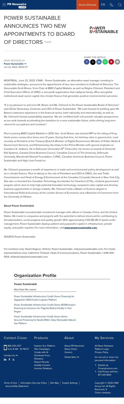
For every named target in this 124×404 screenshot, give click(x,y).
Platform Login (102, 349)
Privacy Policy (101, 352)
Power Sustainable (25, 284)
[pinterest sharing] (111, 62)
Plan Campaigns (42, 349)
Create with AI (41, 352)
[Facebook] (9, 359)
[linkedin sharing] (99, 62)
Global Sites (70, 357)
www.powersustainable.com (80, 228)
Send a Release (87, 5)
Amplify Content (42, 365)
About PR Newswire (74, 346)
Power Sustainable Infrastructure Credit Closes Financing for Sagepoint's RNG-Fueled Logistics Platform (44, 298)
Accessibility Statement (16, 386)
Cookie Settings (70, 383)
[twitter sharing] (93, 62)
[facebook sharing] (86, 62)
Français (48, 41)
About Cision (70, 349)
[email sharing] (117, 62)
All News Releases (104, 346)
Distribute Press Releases (42, 357)
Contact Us (10, 355)
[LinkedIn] (5, 359)
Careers (68, 352)
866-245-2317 (14, 346)
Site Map (54, 383)
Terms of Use (10, 383)
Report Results (41, 362)
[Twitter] (13, 359)
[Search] (120, 5)
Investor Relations (43, 368)
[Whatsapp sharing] (105, 62)
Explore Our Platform (44, 346)
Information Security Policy (34, 383)
